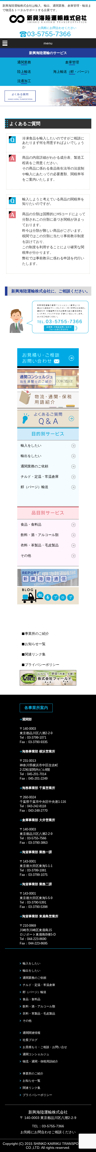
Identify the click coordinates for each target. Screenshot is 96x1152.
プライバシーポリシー (42, 665)
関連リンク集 (35, 654)
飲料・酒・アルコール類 (40, 535)
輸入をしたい (31, 445)
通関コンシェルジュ (36, 1054)
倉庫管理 (72, 62)
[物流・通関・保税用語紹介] (48, 409)
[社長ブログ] (48, 604)
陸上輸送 (24, 72)
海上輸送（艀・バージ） (72, 72)
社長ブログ (30, 1040)
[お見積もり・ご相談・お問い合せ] (48, 332)
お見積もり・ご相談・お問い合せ (45, 1047)
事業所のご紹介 (37, 633)
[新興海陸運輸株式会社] (48, 22)
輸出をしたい (31, 456)
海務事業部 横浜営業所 (38, 751)
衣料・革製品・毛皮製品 (40, 545)
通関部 (27, 719)
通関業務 (24, 62)
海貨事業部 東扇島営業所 (40, 916)
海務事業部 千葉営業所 (38, 788)
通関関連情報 (31, 1033)
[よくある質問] (48, 427)
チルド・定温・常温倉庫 (40, 477)
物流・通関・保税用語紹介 (40, 1061)
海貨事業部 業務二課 (37, 884)
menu (48, 43)
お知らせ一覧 (35, 644)
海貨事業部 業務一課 (37, 852)
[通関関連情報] (48, 586)
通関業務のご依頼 (34, 466)
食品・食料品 (31, 524)
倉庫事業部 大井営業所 (38, 820)
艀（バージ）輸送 (34, 487)
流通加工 (24, 81)
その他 (26, 555)
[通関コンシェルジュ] (48, 388)
